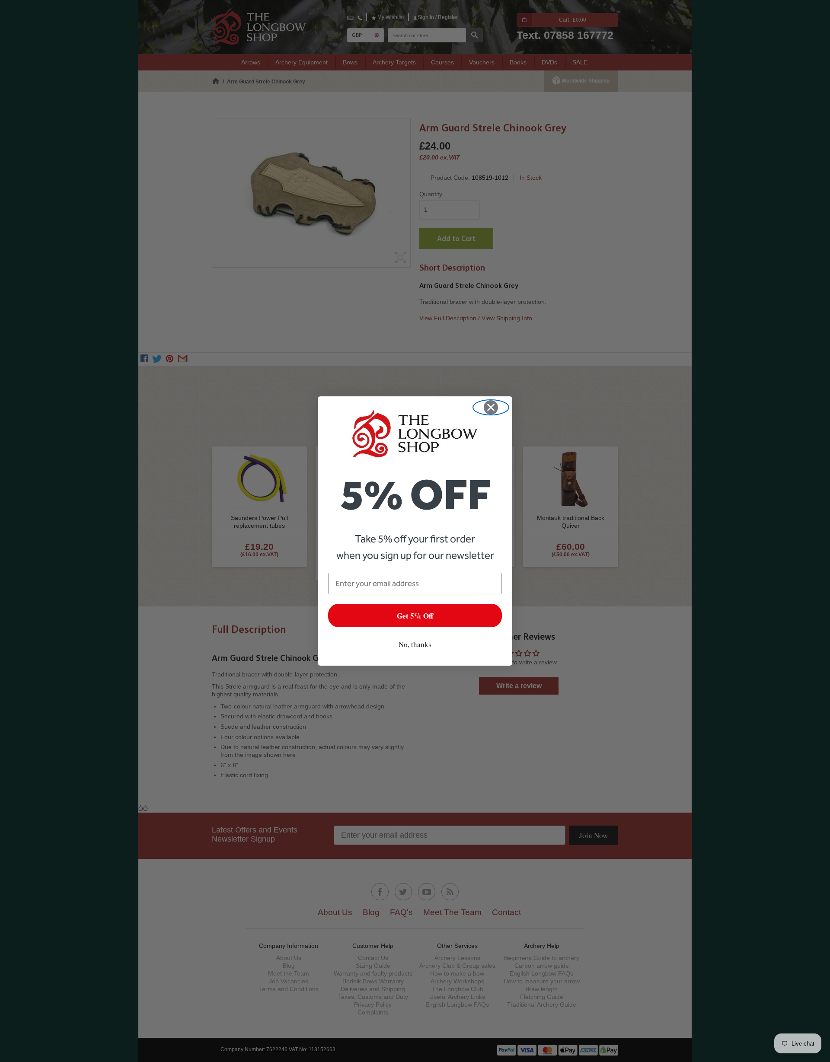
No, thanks (415, 644)
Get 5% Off (415, 615)
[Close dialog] (491, 407)
